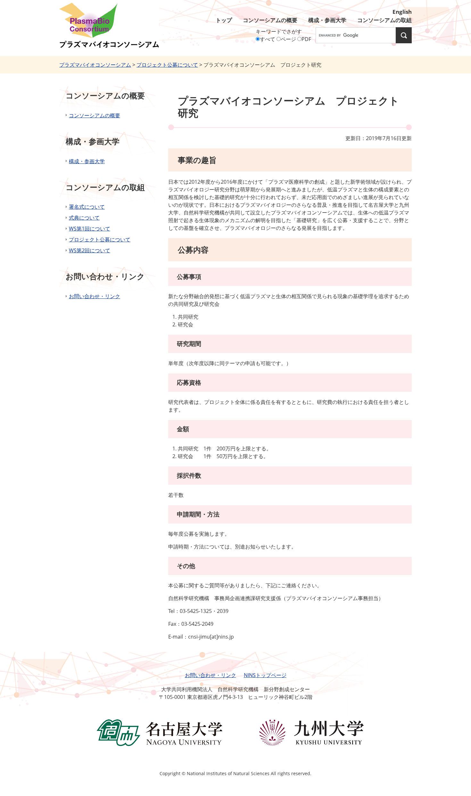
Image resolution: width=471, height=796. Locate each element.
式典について (84, 217)
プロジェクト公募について (167, 64)
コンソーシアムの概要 (270, 20)
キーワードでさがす (279, 31)
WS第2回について (89, 250)
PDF (306, 39)
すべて (267, 39)
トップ (224, 20)
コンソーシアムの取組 (384, 20)
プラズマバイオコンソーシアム (95, 64)
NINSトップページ (265, 675)
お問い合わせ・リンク (94, 296)
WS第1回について (89, 228)
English (402, 11)
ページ (288, 39)
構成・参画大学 (327, 20)
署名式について (87, 206)
